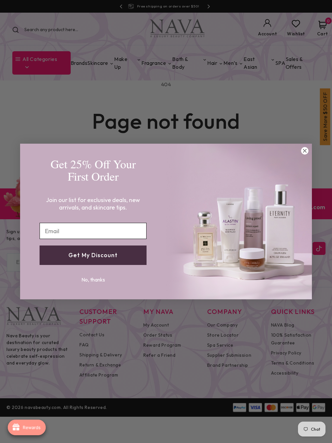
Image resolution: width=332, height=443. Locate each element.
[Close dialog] (305, 151)
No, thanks (93, 279)
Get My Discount (93, 255)
